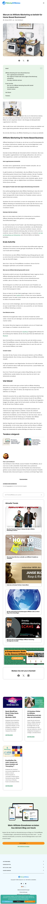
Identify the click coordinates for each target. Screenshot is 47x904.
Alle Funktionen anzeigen (23, 846)
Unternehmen (6, 861)
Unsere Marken (7, 870)
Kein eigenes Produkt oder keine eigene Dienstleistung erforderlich (22, 77)
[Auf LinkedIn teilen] (28, 61)
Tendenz (7, 95)
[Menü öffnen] (44, 3)
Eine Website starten (12, 87)
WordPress (25, 331)
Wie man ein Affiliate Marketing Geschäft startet (20, 85)
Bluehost (5, 335)
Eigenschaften (7, 864)
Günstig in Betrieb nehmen (14, 80)
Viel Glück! (8, 92)
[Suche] (41, 495)
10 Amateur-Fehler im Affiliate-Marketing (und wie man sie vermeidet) (34, 714)
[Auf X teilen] (23, 61)
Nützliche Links (7, 867)
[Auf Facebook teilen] (19, 61)
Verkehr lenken (11, 89)
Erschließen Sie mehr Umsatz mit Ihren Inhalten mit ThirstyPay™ (11, 763)
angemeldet (9, 486)
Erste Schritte (9, 83)
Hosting (18, 295)
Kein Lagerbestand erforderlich (15, 74)
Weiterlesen (9, 735)
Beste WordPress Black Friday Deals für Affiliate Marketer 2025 (11, 714)
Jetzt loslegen (22, 843)
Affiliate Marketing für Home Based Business (17, 73)
